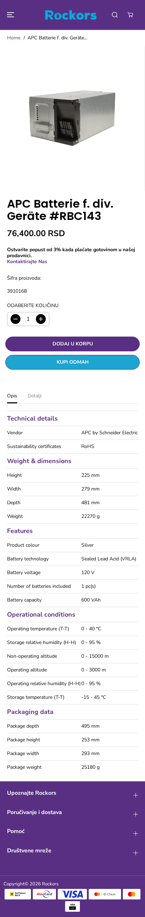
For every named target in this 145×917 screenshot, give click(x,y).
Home (13, 37)
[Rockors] (70, 15)
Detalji (35, 395)
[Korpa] (130, 14)
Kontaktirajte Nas (27, 261)
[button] (9, 15)
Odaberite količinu (32, 306)
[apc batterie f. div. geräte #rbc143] (72, 118)
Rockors (50, 884)
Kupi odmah (73, 362)
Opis (12, 395)
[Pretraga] (114, 14)
